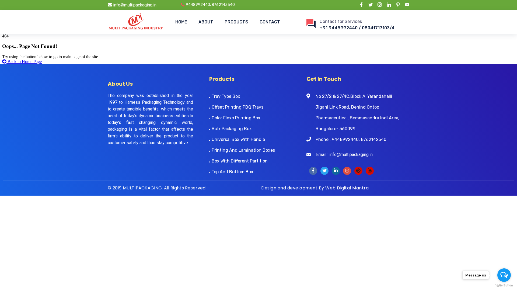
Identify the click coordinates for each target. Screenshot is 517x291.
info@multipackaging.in (134, 5)
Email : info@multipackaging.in (342, 154)
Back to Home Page (24, 61)
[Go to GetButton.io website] (504, 285)
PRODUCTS (236, 22)
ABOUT (205, 22)
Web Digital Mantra (347, 188)
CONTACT (270, 22)
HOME (181, 22)
